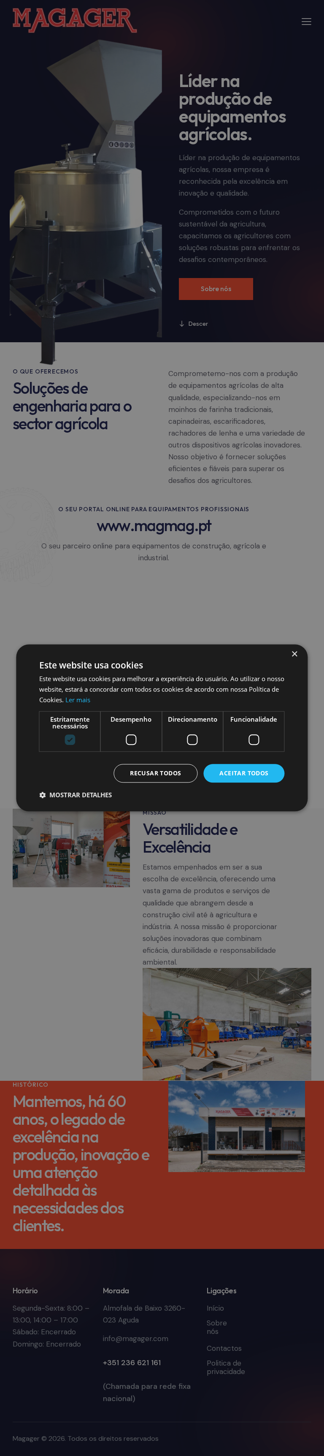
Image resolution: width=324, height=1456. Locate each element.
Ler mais (77, 699)
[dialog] (162, 727)
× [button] (294, 654)
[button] (75, 795)
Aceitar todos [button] (243, 773)
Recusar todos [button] (155, 773)
